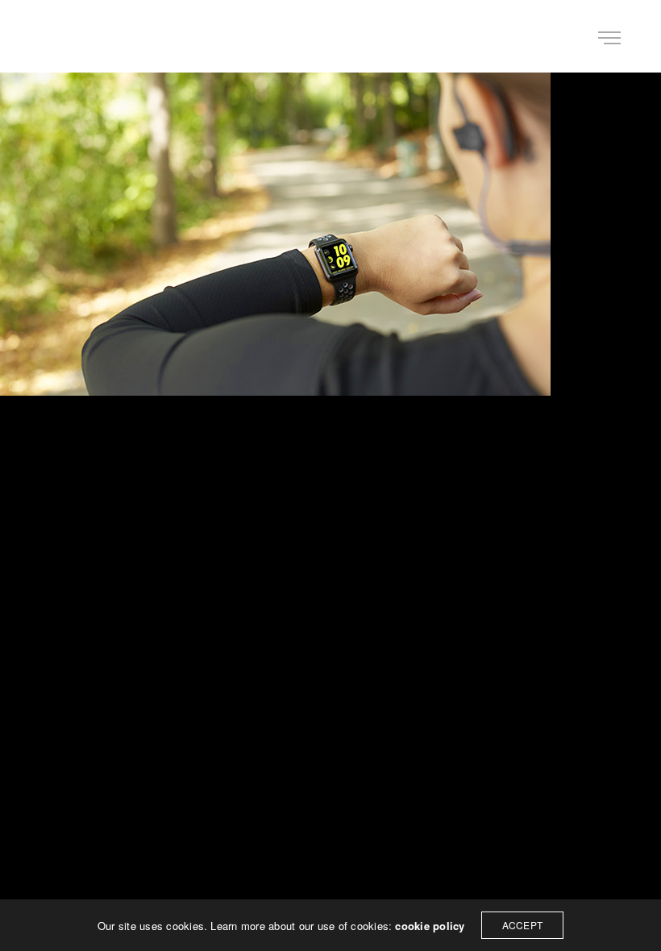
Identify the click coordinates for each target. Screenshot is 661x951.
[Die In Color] (67, 36)
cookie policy (429, 925)
